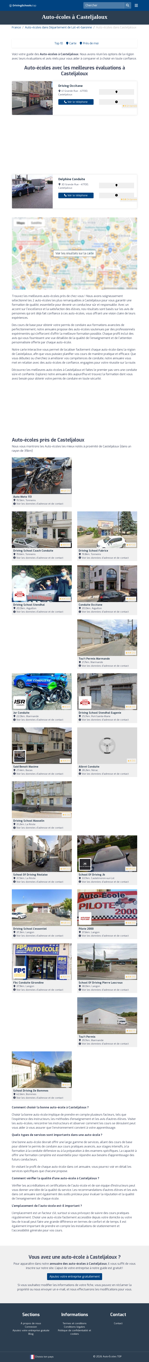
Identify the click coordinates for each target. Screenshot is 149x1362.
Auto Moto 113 (22, 497)
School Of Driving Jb (92, 874)
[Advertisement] (74, 144)
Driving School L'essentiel (30, 929)
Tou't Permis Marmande (94, 658)
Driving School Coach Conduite (33, 550)
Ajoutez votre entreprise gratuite (31, 1330)
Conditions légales (74, 1326)
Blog (30, 1333)
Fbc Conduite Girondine (28, 982)
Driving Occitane (70, 86)
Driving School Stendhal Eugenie (100, 713)
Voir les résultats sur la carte (74, 253)
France (16, 27)
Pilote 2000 (86, 929)
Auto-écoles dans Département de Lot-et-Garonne (58, 27)
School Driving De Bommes (30, 1090)
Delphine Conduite (71, 179)
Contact (118, 1323)
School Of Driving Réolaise (30, 874)
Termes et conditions (74, 1323)
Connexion (31, 1326)
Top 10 (58, 43)
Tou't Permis (87, 1037)
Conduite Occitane (90, 605)
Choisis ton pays (44, 1356)
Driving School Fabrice (93, 550)
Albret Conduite (89, 766)
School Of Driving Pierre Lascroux (101, 982)
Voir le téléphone (77, 102)
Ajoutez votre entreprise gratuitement (74, 1276)
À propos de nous (31, 1323)
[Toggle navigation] (136, 5)
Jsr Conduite (21, 713)
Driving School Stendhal (29, 605)
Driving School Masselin (28, 821)
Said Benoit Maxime (25, 766)
